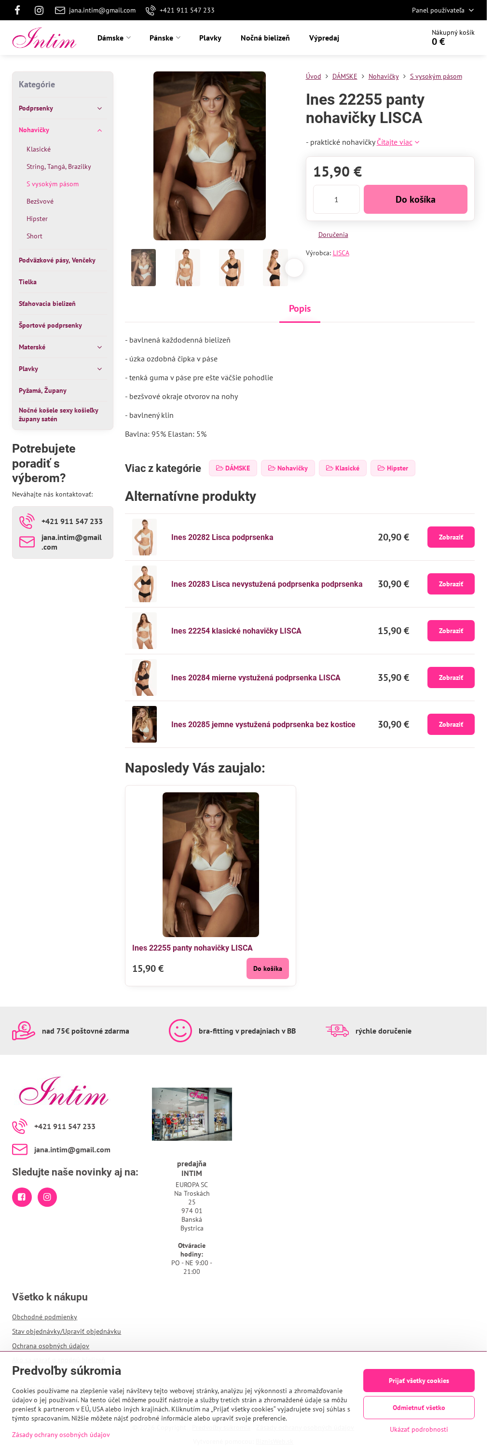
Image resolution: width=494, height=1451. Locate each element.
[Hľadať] (390, 37)
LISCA (341, 253)
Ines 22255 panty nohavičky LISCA (192, 948)
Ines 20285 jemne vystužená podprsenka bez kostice (263, 724)
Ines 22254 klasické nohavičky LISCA (236, 631)
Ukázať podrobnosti (419, 1429)
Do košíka (416, 199)
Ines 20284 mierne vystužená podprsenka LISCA (256, 677)
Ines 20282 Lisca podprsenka (222, 537)
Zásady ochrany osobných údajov (61, 1434)
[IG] (39, 10)
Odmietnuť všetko (419, 1407)
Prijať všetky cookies (419, 1380)
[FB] (20, 10)
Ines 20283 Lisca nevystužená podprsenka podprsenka (267, 584)
